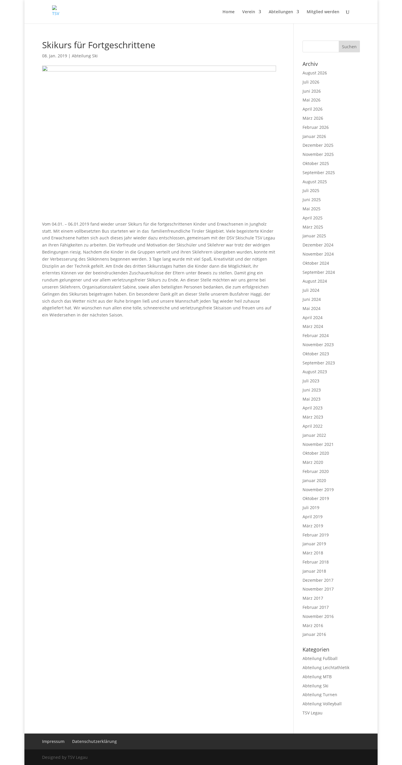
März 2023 (313, 417)
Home (228, 12)
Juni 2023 (312, 390)
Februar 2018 (316, 562)
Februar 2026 (316, 127)
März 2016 (313, 625)
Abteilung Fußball (320, 658)
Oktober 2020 (316, 453)
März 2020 (313, 462)
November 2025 (318, 154)
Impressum (53, 741)
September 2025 (319, 172)
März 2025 (313, 227)
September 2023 (319, 363)
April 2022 (313, 426)
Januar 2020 (314, 480)
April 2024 (313, 317)
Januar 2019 (314, 543)
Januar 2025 (314, 236)
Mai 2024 (311, 308)
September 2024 (319, 272)
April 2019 (313, 516)
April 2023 (313, 408)
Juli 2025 (311, 190)
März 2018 (313, 553)
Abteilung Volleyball (322, 703)
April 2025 (313, 218)
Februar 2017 (316, 607)
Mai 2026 (311, 100)
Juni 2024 (312, 299)
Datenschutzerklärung (94, 741)
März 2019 (313, 526)
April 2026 (313, 109)
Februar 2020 (316, 471)
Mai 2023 (311, 399)
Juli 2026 (311, 82)
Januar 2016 (314, 634)
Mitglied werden (323, 12)
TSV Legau (313, 713)
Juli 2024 (311, 290)
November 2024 (318, 254)
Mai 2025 (311, 208)
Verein (248, 12)
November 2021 (318, 444)
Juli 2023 (311, 381)
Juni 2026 (312, 91)
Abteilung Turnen (320, 694)
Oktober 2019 (316, 498)
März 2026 (313, 118)
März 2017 (313, 598)
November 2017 (318, 589)
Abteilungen (281, 12)
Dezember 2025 (318, 145)
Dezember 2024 (318, 245)
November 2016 (318, 616)
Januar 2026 (314, 136)
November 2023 (318, 344)
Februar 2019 (316, 535)
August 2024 (315, 281)
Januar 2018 (314, 571)
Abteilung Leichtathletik (326, 667)
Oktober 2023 (316, 353)
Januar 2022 (314, 435)
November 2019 (318, 489)
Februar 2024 (316, 335)
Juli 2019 (311, 507)
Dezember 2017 (318, 580)
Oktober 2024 (316, 263)
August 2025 (315, 181)
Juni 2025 (312, 199)
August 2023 (315, 371)
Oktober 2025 (316, 163)
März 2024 (313, 326)
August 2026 (315, 73)
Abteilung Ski (85, 56)
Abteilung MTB (317, 676)
